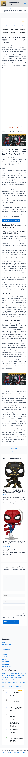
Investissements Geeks (15, 3)
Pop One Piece (5, 656)
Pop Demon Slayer (6, 644)
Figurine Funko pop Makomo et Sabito (11, 680)
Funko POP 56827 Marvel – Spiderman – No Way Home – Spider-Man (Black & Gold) (14, 491)
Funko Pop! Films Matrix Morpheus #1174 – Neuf (14, 673)
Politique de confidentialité (18, 752)
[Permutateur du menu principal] (25, 3)
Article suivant (14, 451)
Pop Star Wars (5, 664)
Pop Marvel (4, 652)
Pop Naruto (4, 654)
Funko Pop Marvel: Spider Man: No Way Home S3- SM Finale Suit (14, 543)
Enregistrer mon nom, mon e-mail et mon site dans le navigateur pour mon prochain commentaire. (14, 615)
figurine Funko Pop (16, 126)
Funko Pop (4, 642)
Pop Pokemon (5, 659)
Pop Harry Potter (6, 649)
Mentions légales (7, 752)
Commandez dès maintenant (11, 220)
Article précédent (14, 448)
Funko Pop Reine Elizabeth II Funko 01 (11, 686)
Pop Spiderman (6, 494)
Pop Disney (4, 647)
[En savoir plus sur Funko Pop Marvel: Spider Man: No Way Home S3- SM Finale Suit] (13, 524)
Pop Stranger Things (7, 666)
